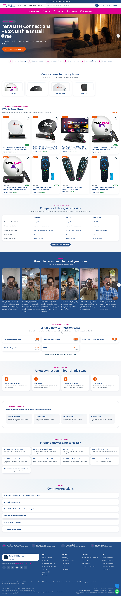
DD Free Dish (97, 217)
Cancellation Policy (108, 566)
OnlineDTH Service (16, 556)
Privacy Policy (106, 569)
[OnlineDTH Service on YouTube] (17, 567)
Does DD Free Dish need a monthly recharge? (19, 509)
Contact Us (65, 569)
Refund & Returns (107, 560)
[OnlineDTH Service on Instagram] (8, 567)
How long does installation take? (15, 515)
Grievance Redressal (88, 566)
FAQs (63, 566)
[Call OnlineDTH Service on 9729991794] (117, 586)
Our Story (85, 560)
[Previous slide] (3, 36)
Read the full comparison (60, 244)
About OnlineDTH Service (90, 558)
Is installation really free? (12, 502)
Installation (65, 563)
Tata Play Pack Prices (48, 563)
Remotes (45, 575)
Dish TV (68, 217)
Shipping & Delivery (108, 563)
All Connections (47, 558)
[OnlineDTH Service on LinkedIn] (21, 567)
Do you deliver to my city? (12, 522)
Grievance (110, 588)
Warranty (65, 558)
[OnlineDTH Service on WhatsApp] (25, 567)
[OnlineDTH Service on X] (12, 567)
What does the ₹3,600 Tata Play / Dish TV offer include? (22, 495)
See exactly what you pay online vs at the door (60, 354)
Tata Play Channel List (49, 566)
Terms (95, 588)
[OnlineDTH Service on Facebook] (4, 567)
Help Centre (86, 563)
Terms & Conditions (108, 558)
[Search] (97, 5)
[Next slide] (118, 36)
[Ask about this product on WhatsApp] (117, 591)
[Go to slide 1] (59, 56)
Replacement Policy (68, 560)
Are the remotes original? (12, 529)
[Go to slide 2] (61, 56)
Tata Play (37, 217)
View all (114, 112)
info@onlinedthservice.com (23, 563)
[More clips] (119, 285)
